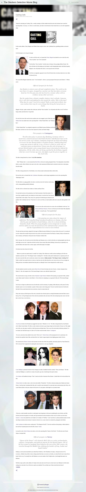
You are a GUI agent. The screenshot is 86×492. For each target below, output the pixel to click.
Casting (18, 467)
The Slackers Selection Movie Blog (20, 2)
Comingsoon (53, 330)
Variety (40, 426)
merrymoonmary (46, 487)
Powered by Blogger (44, 484)
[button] (16, 19)
